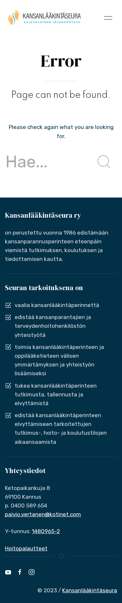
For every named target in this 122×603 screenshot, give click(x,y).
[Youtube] (8, 572)
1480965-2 (46, 531)
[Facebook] (20, 572)
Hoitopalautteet (26, 548)
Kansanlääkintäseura (89, 590)
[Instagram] (31, 572)
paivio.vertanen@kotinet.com (43, 514)
